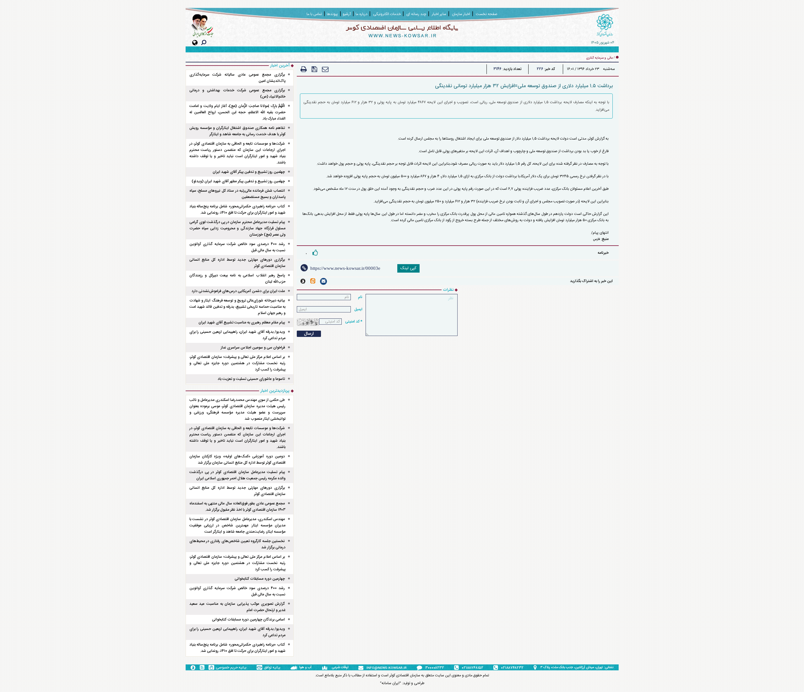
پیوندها (332, 14)
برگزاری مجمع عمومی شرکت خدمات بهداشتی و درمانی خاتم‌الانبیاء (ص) (237, 93)
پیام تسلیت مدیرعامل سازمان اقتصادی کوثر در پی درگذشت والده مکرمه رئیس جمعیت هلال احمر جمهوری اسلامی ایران (237, 475)
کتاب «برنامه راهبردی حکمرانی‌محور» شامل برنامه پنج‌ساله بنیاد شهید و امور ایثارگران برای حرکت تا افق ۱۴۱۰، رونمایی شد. (237, 209)
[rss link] (202, 667)
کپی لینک (408, 268)
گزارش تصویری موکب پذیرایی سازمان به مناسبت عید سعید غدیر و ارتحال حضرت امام (237, 607)
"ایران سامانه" (390, 683)
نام (360, 297)
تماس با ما (314, 14)
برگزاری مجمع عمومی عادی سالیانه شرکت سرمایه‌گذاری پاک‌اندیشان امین (237, 78)
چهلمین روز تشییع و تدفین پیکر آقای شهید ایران (249, 172)
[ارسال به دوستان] (325, 69)
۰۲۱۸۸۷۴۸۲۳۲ (512, 668)
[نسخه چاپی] (304, 69)
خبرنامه (603, 253)
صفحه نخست (486, 14)
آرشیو (347, 14)
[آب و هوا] (295, 667)
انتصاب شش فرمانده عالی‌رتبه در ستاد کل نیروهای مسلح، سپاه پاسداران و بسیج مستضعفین (237, 194)
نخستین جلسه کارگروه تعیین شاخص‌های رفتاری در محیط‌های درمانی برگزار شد (237, 544)
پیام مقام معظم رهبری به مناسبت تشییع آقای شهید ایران (241, 322)
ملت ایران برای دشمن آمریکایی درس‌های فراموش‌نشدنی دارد (238, 291)
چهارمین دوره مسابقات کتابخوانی (260, 579)
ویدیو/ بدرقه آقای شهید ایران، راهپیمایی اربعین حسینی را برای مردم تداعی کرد (237, 335)
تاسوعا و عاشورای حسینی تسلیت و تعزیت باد (251, 379)
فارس (596, 239)
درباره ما (361, 14)
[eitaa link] (312, 281)
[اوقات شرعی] (327, 667)
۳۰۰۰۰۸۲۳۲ (434, 668)
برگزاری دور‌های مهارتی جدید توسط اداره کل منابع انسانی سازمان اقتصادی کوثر (237, 263)
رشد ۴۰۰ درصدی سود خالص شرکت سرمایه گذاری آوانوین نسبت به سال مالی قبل (237, 247)
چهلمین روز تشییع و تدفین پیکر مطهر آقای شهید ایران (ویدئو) (238, 181)
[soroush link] (303, 281)
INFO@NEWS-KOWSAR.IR (387, 668)
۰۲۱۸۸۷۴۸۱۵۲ (472, 668)
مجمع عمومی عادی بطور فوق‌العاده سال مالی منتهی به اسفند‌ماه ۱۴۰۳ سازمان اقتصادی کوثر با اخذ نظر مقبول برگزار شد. (237, 506)
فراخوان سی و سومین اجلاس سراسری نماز (253, 347)
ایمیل (358, 309)
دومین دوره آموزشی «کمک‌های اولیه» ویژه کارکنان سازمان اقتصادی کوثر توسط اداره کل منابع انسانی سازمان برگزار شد (237, 459)
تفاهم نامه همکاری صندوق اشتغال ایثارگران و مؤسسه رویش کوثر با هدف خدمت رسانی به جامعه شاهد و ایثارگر (237, 131)
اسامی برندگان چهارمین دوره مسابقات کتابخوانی (248, 619)
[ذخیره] (314, 69)
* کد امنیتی (353, 321)
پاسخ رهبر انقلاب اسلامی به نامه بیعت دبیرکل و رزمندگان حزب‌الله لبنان (237, 278)
